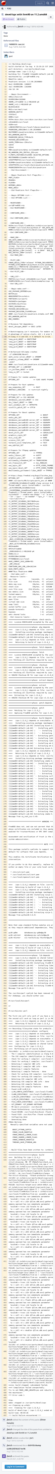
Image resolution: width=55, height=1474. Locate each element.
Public (23, 19)
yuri (11, 56)
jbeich (20, 26)
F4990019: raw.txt (17, 44)
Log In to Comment (15, 1466)
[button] (52, 3)
